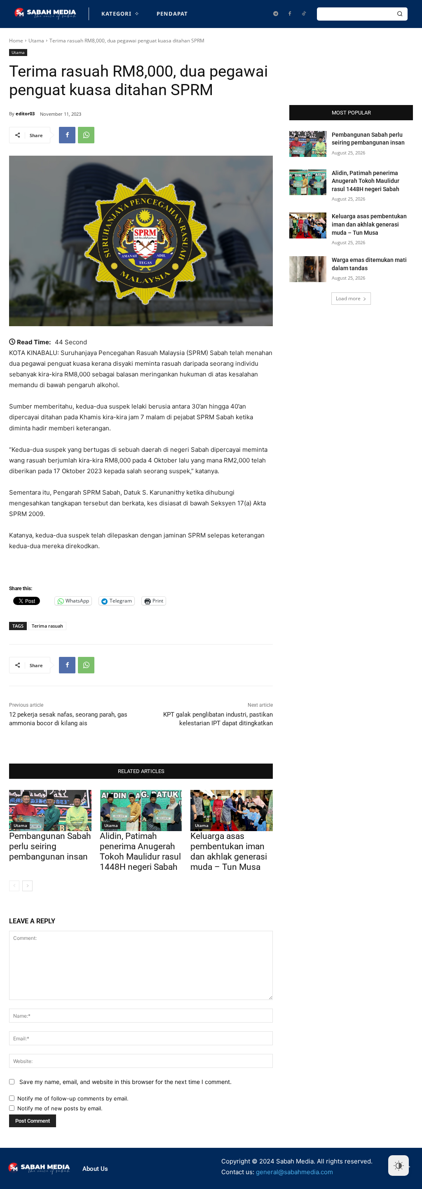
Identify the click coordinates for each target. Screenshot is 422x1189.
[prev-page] (14, 886)
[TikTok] (304, 14)
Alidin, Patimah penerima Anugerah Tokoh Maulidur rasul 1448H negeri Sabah (140, 851)
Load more (348, 298)
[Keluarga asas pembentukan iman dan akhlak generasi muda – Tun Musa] (231, 810)
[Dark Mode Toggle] (398, 1165)
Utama (36, 40)
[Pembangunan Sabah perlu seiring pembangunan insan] (50, 810)
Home (16, 40)
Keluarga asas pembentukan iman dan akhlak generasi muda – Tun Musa (228, 851)
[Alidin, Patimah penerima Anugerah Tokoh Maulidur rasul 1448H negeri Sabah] (141, 810)
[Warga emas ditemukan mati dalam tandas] (307, 269)
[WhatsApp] (86, 135)
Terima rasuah (47, 626)
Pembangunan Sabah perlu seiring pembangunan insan (50, 846)
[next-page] (27, 886)
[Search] (400, 14)
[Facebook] (290, 14)
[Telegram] (276, 14)
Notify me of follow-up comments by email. (73, 1098)
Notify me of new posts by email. (60, 1108)
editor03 (25, 113)
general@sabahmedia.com (294, 1172)
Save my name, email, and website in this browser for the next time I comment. (125, 1081)
